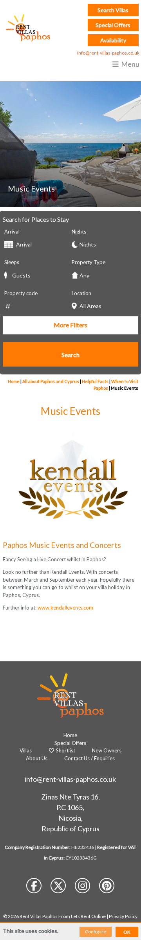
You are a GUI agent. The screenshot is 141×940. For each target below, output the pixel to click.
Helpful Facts (95, 381)
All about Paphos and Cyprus (50, 381)
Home (14, 381)
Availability (113, 40)
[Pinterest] (106, 887)
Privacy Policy (123, 916)
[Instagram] (83, 887)
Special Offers (113, 25)
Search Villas (113, 10)
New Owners (106, 750)
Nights (79, 231)
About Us (36, 758)
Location (81, 293)
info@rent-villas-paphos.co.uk (108, 53)
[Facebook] (34, 887)
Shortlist (65, 750)
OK (126, 932)
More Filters (70, 325)
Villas (26, 750)
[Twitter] (59, 887)
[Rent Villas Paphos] (26, 27)
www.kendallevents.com (65, 607)
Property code (21, 293)
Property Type (88, 262)
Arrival (12, 231)
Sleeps (11, 262)
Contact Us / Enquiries (89, 758)
